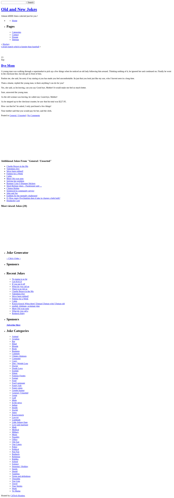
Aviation (15, 339)
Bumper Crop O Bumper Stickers (21, 183)
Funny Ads (16, 385)
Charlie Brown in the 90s (17, 166)
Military (15, 432)
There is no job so (19, 289)
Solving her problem (15, 181)
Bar (13, 341)
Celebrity (16, 353)
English (15, 371)
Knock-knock (18, 415)
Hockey (6, 44)
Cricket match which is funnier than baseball (20, 47)
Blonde (15, 346)
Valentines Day (13, 169)
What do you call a (20, 311)
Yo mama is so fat (19, 279)
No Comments (33, 115)
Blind (14, 344)
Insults (15, 407)
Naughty (15, 437)
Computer (16, 358)
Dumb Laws (17, 368)
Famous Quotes (18, 376)
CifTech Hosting (17, 495)
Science (15, 464)
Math (14, 427)
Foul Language (18, 383)
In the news (17, 403)
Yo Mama (16, 491)
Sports (14, 469)
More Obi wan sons (15, 178)
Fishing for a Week (15, 173)
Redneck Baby (18, 313)
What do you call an (20, 286)
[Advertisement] (87, 52)
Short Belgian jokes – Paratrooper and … (24, 186)
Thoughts (16, 479)
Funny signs (17, 388)
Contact (15, 35)
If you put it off (18, 284)
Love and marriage (20, 425)
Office (14, 439)
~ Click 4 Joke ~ (14, 258)
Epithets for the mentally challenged (22, 196)
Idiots (14, 400)
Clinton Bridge (13, 188)
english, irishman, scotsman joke (26, 306)
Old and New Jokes (19, 9)
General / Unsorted (18, 115)
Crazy (14, 361)
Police (14, 447)
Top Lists (16, 481)
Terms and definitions (21, 476)
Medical (15, 430)
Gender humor (18, 390)
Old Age (15, 442)
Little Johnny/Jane (20, 422)
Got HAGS (17, 281)
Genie (14, 395)
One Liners (17, 444)
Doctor (15, 366)
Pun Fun (15, 452)
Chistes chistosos (19, 356)
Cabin (9, 176)
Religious (16, 456)
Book (14, 349)
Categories (16, 32)
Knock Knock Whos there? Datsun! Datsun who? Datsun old (38, 303)
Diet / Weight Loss (20, 363)
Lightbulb (16, 420)
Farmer (15, 378)
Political (15, 449)
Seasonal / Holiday (20, 466)
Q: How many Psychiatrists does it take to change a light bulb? (33, 198)
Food (14, 380)
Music (14, 434)
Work (14, 488)
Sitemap (15, 39)
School (15, 461)
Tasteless (16, 474)
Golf (14, 398)
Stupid (15, 471)
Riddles (15, 459)
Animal (15, 336)
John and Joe (12, 193)
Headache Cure (13, 200)
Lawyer (15, 417)
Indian (14, 405)
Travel (14, 483)
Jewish (15, 410)
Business (16, 351)
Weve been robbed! (15, 171)
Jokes (14, 412)
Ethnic (15, 373)
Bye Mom (8, 65)
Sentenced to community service (20, 191)
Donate (15, 37)
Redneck (16, 454)
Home (14, 20)
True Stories (17, 486)
